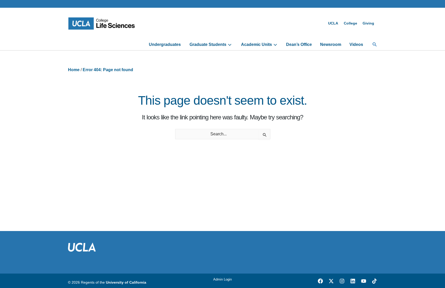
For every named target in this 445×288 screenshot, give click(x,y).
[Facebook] (320, 281)
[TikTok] (374, 281)
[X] (331, 281)
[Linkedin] (352, 281)
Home (74, 70)
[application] (229, 45)
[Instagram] (342, 281)
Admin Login (222, 279)
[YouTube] (363, 281)
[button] (374, 44)
